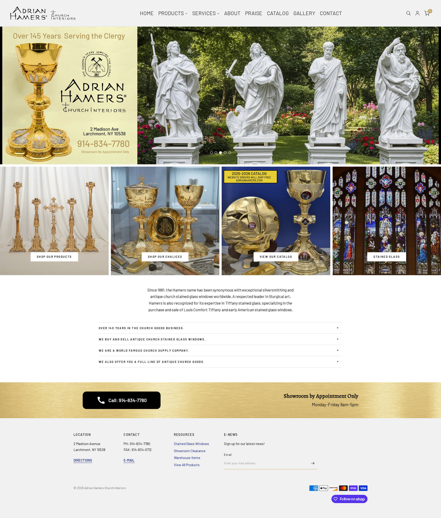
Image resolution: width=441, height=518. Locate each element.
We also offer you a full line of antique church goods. (152, 361)
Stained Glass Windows (191, 444)
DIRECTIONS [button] (83, 460)
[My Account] (417, 13)
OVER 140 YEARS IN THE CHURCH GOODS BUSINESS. (141, 328)
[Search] (408, 13)
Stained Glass (386, 256)
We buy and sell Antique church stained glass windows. (153, 339)
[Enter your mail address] (312, 463)
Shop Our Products (54, 256)
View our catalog (276, 256)
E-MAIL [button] (129, 460)
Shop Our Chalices (165, 256)
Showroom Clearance (190, 451)
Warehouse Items (187, 458)
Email (228, 454)
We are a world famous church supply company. (144, 350)
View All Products (187, 465)
